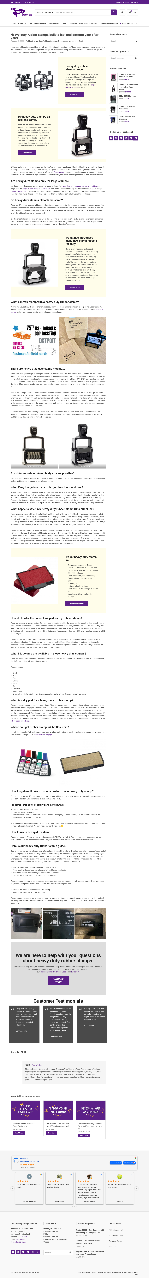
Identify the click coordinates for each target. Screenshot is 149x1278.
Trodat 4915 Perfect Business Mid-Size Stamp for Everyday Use (90, 1231)
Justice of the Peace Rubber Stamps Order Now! (87, 1242)
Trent (81, 41)
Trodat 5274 (75, 287)
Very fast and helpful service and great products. (119, 1186)
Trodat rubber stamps (66, 41)
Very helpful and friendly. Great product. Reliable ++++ (58, 1186)
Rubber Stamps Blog (34, 41)
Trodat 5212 (75, 94)
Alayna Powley (89, 1201)
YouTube (130, 138)
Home (13, 23)
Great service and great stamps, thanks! (28, 1186)
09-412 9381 (22, 1236)
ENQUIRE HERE (58, 980)
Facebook (44, 972)
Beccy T (120, 1201)
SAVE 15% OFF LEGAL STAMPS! (22, 2)
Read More (19, 1133)
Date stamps (59, 172)
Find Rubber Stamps (37, 23)
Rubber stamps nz (50, 41)
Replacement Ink (77, 603)
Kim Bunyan (59, 1201)
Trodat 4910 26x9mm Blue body (127, 117)
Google (64, 972)
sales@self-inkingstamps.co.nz (18, 1240)
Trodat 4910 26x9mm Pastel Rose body (127, 75)
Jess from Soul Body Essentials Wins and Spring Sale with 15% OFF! (90, 1126)
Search (135, 58)
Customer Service (129, 23)
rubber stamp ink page (43, 734)
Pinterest (135, 138)
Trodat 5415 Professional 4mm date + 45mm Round (128, 86)
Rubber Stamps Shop (109, 23)
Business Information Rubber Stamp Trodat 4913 (24, 1124)
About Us (22, 23)
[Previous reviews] (12, 1188)
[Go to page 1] (72, 1206)
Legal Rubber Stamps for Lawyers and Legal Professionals (90, 1252)
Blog (64, 23)
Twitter (58, 972)
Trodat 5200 (27, 152)
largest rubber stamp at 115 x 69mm (36, 188)
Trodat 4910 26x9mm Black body (127, 107)
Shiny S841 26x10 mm (127, 96)
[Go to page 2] (74, 1206)
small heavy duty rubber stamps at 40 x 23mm (80, 186)
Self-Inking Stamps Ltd (29, 1161)
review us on (128, 1163)
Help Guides (54, 23)
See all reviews (116, 1163)
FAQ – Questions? (116, 1230)
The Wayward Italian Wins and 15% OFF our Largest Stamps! (57, 1124)
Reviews (73, 23)
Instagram (75, 972)
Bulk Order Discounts (88, 23)
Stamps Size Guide (116, 1235)
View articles (37, 1065)
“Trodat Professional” (19, 191)
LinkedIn (51, 972)
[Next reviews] (136, 1188)
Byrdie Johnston (29, 1201)
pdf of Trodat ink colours (20, 721)
